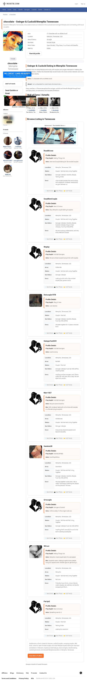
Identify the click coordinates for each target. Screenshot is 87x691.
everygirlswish (18, 160)
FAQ (27, 673)
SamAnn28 (48, 446)
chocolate (12, 14)
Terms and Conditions (9, 678)
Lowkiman (18, 146)
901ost (46, 546)
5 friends (5, 133)
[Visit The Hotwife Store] (54, 136)
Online (9, 9)
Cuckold (34, 9)
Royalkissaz (48, 151)
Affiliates (5, 673)
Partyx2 (47, 601)
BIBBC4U (8, 174)
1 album (5, 113)
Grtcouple (48, 500)
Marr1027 (47, 393)
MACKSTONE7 (7, 160)
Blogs (12, 673)
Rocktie (5, 14)
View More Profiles (35, 656)
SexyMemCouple (50, 199)
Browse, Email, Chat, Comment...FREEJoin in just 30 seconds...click (17, 74)
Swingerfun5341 (50, 341)
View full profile (34, 53)
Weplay (46, 247)
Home (4, 9)
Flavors (5, 125)
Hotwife (20, 9)
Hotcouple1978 (50, 295)
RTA (32, 678)
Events (40, 9)
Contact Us (47, 9)
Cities (14, 9)
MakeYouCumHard (9, 146)
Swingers (27, 9)
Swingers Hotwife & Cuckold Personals (36, 664)
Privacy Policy (24, 678)
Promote (34, 673)
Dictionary (19, 673)
